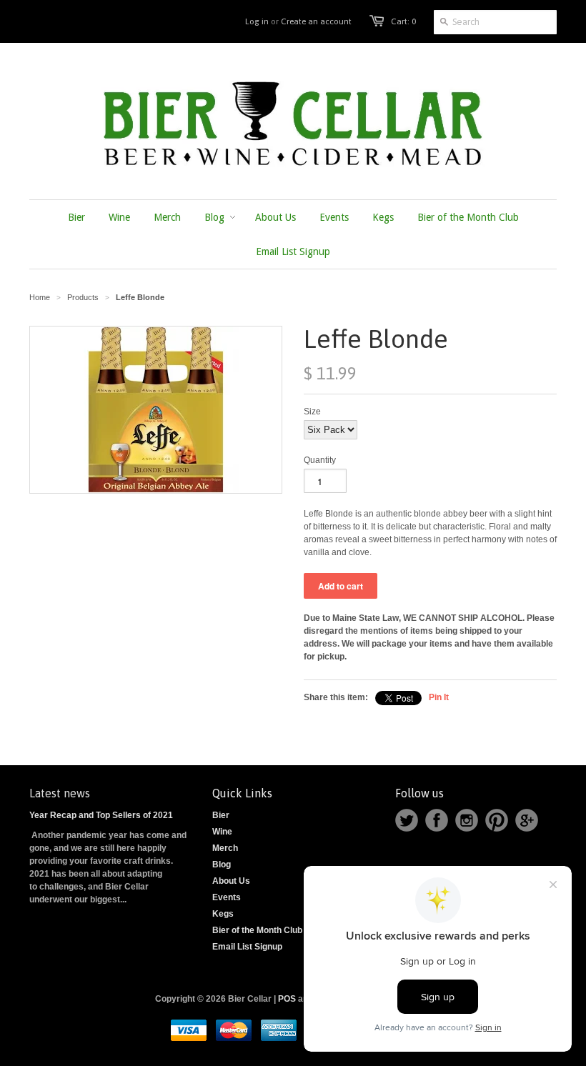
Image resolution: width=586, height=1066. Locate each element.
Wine (222, 832)
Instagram (466, 820)
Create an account (316, 21)
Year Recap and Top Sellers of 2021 (101, 815)
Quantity (320, 460)
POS (287, 999)
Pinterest (496, 820)
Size (312, 412)
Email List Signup (247, 947)
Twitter (406, 820)
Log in (257, 21)
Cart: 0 (403, 21)
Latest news (59, 793)
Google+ (526, 820)
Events (226, 897)
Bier (220, 815)
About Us (231, 881)
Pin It (439, 697)
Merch (225, 848)
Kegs (223, 914)
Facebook (436, 820)
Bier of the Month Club (257, 930)
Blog (221, 865)
